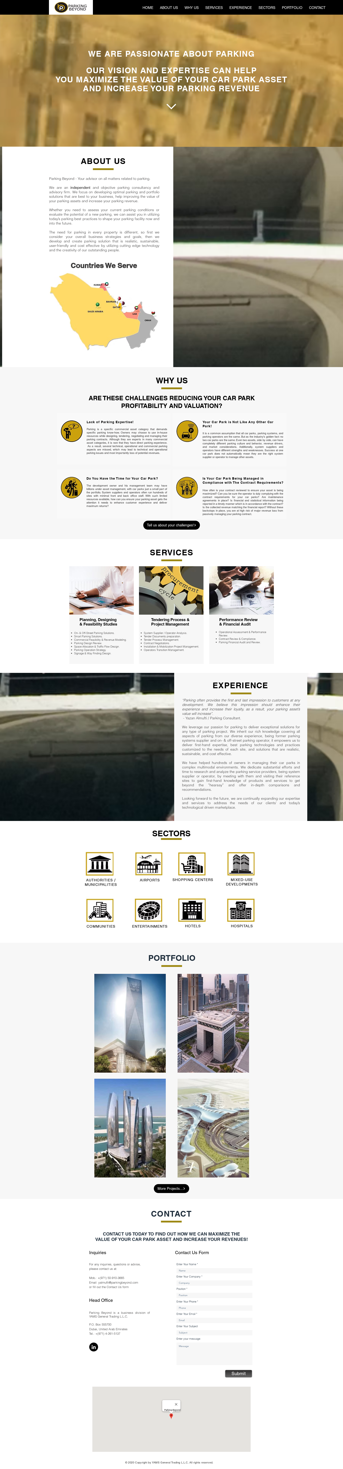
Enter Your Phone (186, 1301)
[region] (130, 1023)
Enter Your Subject (187, 1326)
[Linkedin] (93, 1347)
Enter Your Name (186, 1264)
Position (181, 1289)
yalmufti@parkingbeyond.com (118, 1282)
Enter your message (188, 1338)
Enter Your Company (189, 1276)
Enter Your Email (186, 1314)
